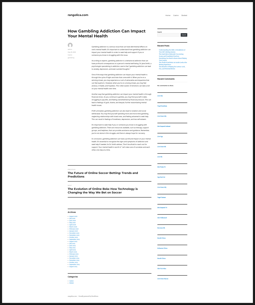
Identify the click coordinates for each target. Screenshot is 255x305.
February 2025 (73, 254)
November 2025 (74, 235)
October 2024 (73, 262)
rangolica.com (78, 15)
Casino (176, 15)
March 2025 (73, 252)
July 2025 (72, 243)
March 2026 (73, 227)
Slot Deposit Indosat (163, 126)
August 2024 (73, 266)
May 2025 (72, 248)
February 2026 (74, 229)
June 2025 (72, 246)
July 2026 (72, 218)
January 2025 (73, 256)
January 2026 (73, 231)
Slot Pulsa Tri (161, 167)
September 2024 (74, 264)
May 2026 (72, 223)
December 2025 (74, 233)
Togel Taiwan (161, 197)
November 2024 (74, 260)
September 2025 (74, 239)
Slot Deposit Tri (162, 207)
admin (70, 49)
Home (167, 15)
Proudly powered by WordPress (88, 296)
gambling (71, 57)
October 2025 (73, 237)
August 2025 (73, 241)
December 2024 (74, 258)
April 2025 (72, 250)
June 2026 (72, 220)
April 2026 (72, 225)
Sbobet (184, 15)
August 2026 (73, 216)
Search (159, 32)
